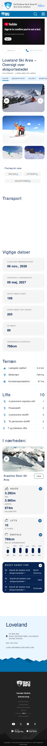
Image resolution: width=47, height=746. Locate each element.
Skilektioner (22, 181)
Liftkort (31, 174)
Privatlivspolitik (23, 704)
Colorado (37, 588)
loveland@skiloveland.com (20, 647)
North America (37, 571)
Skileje (12, 174)
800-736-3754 (36, 50)
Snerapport (18, 78)
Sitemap (23, 710)
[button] (35, 14)
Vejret (32, 78)
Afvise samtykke (23, 716)
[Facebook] (35, 724)
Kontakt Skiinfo (24, 693)
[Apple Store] (31, 730)
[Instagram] (28, 724)
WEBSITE (11, 51)
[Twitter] (21, 724)
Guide (5, 78)
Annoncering (23, 696)
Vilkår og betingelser (23, 707)
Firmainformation (23, 701)
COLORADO (7, 73)
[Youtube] (13, 724)
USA (40, 579)
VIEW (39, 476)
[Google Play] (18, 730)
